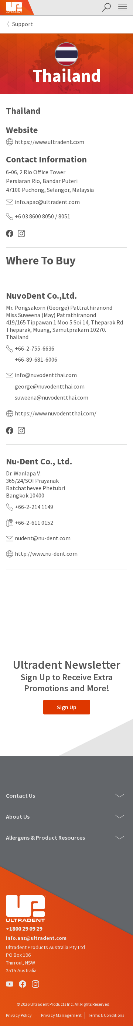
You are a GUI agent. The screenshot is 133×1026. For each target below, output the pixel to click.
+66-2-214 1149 (34, 506)
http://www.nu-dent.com (46, 553)
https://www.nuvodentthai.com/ (55, 413)
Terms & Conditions (106, 1015)
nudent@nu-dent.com (43, 538)
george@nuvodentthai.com (50, 386)
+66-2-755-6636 (34, 348)
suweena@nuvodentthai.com (51, 397)
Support (22, 24)
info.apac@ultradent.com (47, 201)
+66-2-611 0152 (34, 522)
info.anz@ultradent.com (36, 938)
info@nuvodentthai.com (46, 375)
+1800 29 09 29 (24, 928)
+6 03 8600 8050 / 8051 (42, 216)
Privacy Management (61, 1015)
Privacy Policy (19, 1015)
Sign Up (66, 707)
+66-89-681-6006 (36, 359)
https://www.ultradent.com (49, 141)
